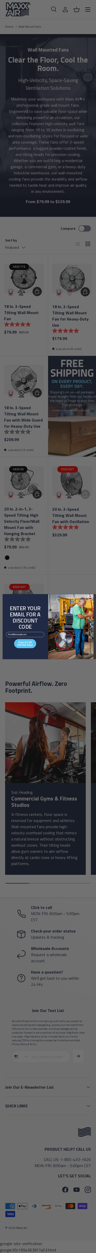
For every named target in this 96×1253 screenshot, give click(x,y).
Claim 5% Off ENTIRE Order (25, 643)
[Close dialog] (90, 597)
